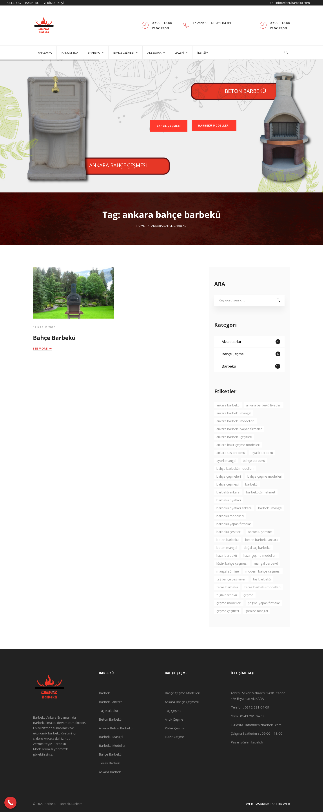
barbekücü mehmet (260, 492)
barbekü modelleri (230, 516)
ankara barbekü (228, 405)
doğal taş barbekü (257, 547)
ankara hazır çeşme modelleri (238, 444)
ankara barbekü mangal (233, 413)
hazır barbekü (226, 555)
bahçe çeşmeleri (228, 476)
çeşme (248, 595)
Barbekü (250, 366)
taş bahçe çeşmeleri (231, 579)
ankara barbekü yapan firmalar (239, 429)
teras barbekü (227, 587)
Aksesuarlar (250, 341)
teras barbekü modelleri (262, 587)
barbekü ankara (228, 492)
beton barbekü (227, 539)
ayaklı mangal (226, 460)
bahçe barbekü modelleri (235, 468)
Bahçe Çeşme (250, 354)
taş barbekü (262, 579)
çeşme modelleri (228, 603)
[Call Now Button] (10, 803)
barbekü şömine (260, 531)
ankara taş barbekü (230, 452)
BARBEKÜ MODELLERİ (214, 125)
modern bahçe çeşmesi (262, 571)
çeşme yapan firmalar (264, 603)
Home (140, 226)
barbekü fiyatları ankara (234, 508)
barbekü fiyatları (228, 500)
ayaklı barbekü (262, 452)
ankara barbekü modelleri (235, 421)
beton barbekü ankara (261, 539)
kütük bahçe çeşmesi (231, 563)
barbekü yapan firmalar (233, 524)
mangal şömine (227, 571)
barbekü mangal (270, 508)
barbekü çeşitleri (228, 531)
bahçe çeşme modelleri (264, 476)
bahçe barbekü (254, 460)
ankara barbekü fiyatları (263, 405)
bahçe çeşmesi (227, 484)
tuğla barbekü (226, 595)
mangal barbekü (266, 563)
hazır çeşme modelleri (259, 555)
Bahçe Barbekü (54, 338)
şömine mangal (256, 611)
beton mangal (226, 547)
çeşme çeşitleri (227, 611)
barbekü (251, 484)
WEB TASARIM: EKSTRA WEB (268, 803)
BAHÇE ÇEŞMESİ (168, 125)
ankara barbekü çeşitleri (234, 437)
